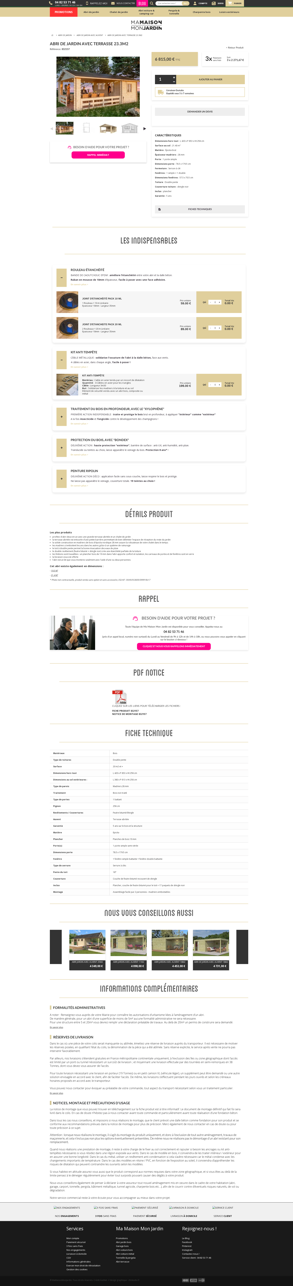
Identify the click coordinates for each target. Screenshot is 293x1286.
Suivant (144, 128)
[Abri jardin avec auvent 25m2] (87, 942)
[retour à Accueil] (52, 35)
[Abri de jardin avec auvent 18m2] (211, 943)
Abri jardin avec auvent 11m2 (128, 961)
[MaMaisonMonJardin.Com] (146, 25)
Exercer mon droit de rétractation (83, 1265)
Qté (204, 302)
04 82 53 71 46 (65, 2)
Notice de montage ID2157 (129, 714)
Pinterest (186, 1246)
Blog (142, 3)
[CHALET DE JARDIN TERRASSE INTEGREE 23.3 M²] (65, 128)
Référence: (55, 49)
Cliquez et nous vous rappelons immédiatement (174, 646)
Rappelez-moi (98, 3)
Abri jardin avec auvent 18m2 (169, 961)
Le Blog (185, 1238)
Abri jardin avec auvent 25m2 (87, 961)
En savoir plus (78, 284)
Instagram (187, 1249)
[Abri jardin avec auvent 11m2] (129, 943)
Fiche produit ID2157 (125, 710)
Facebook (187, 1242)
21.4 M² (54, 575)
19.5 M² (54, 570)
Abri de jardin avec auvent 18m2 (211, 961)
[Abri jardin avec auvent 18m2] (170, 943)
